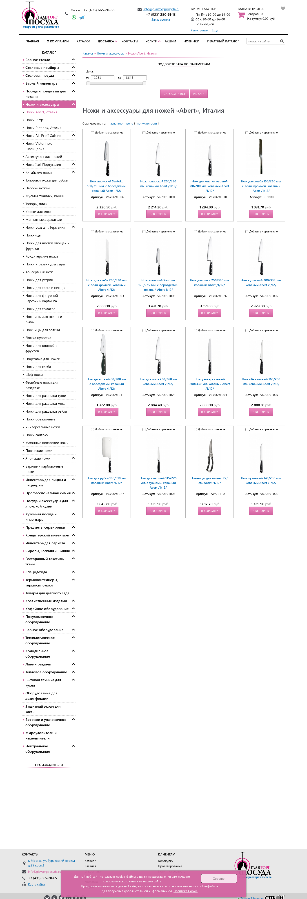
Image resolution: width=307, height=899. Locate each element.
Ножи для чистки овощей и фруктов (47, 246)
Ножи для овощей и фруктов (41, 348)
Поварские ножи (38, 450)
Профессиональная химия (48, 492)
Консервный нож (39, 271)
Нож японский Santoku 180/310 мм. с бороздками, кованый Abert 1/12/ (106, 186)
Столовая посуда (39, 75)
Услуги (152, 41)
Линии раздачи (38, 664)
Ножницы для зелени (42, 329)
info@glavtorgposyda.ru (161, 9)
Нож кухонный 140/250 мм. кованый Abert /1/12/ (261, 480)
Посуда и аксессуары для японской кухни (46, 503)
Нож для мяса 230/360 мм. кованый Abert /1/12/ (158, 381)
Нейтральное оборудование (37, 749)
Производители (49, 765)
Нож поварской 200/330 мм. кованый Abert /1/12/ (158, 183)
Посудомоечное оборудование (39, 619)
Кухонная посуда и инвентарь (41, 517)
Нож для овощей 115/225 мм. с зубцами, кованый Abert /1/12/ (158, 483)
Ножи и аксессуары (42, 104)
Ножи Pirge (34, 119)
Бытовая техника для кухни (43, 682)
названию (115, 123)
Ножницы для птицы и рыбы (43, 319)
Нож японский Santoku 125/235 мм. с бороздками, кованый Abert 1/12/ (158, 285)
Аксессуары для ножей (43, 156)
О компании (58, 41)
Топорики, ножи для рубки (46, 180)
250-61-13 (161, 14)
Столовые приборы (42, 67)
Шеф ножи (34, 374)
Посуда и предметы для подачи (45, 94)
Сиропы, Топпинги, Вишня (47, 550)
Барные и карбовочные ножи (44, 469)
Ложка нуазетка (38, 337)
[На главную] (41, 15)
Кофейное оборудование (47, 608)
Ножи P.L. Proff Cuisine (43, 135)
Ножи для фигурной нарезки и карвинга (41, 298)
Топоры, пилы (36, 203)
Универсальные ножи (42, 426)
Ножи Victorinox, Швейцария (38, 146)
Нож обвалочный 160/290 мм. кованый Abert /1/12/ (261, 381)
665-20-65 (99, 9)
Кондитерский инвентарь (47, 535)
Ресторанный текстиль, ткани (45, 561)
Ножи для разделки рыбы (46, 411)
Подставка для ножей (42, 358)
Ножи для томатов (40, 308)
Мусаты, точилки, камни (44, 195)
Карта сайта (36, 884)
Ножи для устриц (39, 279)
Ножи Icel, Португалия (43, 164)
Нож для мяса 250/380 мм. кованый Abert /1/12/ (209, 282)
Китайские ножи (38, 172)
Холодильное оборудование (37, 653)
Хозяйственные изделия (46, 600)
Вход (214, 30)
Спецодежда (36, 571)
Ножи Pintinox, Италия (43, 127)
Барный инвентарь (41, 83)
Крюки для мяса (38, 211)
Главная (32, 41)
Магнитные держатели (43, 219)
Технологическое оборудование (40, 640)
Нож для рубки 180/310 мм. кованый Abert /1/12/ (107, 480)
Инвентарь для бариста (45, 542)
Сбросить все (175, 94)
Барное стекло (37, 59)
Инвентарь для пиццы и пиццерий (45, 482)
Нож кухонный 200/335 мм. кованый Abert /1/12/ (261, 282)
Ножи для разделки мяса (45, 403)
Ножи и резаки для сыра (45, 264)
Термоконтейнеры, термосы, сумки (41, 582)
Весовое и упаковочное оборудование (45, 722)
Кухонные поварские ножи (47, 442)
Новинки (191, 41)
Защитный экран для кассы (43, 709)
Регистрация (199, 30)
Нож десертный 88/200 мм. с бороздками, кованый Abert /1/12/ (107, 384)
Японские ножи (37, 458)
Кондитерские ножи (41, 256)
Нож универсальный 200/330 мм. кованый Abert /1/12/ (209, 384)
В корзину (106, 214)
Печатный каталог (223, 41)
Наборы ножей (37, 188)
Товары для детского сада (47, 593)
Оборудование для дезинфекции (41, 696)
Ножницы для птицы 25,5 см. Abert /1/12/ (210, 480)
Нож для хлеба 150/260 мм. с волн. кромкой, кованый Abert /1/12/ (261, 186)
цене (129, 123)
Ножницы (33, 235)
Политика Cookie (186, 891)
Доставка (106, 41)
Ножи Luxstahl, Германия (45, 227)
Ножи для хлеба (38, 366)
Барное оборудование (44, 629)
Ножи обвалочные (40, 419)
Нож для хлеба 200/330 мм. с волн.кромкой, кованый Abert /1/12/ (106, 285)
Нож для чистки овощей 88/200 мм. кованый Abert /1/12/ (209, 186)
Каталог (83, 41)
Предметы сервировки (45, 527)
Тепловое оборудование (46, 671)
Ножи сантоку (36, 434)
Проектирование (170, 866)
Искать (198, 94)
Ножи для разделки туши (45, 395)
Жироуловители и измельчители (41, 735)
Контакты (130, 41)
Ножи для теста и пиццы (45, 287)
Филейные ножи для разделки (41, 385)
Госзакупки (166, 861)
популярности (147, 123)
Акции (170, 41)
